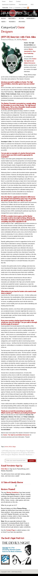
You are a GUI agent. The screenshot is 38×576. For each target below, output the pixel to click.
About (10, 1)
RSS (32, 4)
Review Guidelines (13, 492)
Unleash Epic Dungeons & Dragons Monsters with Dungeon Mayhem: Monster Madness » (18, 453)
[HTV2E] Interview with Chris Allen (18, 37)
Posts (10, 7)
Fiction (21, 18)
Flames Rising (19, 13)
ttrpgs (14, 446)
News (3, 21)
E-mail (24, 7)
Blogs (3, 18)
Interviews (30, 18)
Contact (18, 1)
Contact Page (10, 530)
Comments (17, 7)
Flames (24, 39)
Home (3, 1)
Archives (22, 21)
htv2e (10, 446)
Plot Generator (23, 4)
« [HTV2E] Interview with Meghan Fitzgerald (17, 451)
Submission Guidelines (8, 4)
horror (6, 446)
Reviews (12, 21)
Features (11, 18)
